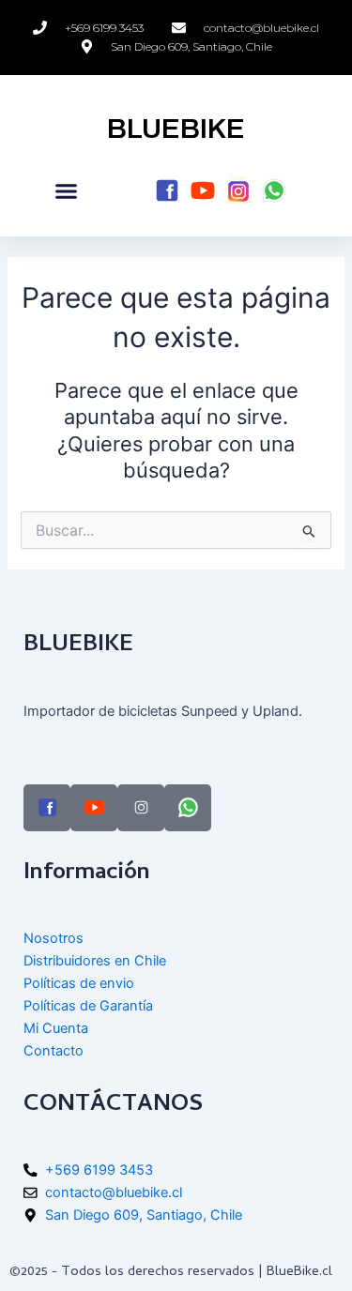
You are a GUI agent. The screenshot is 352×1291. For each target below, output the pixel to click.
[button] (66, 191)
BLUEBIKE (176, 129)
